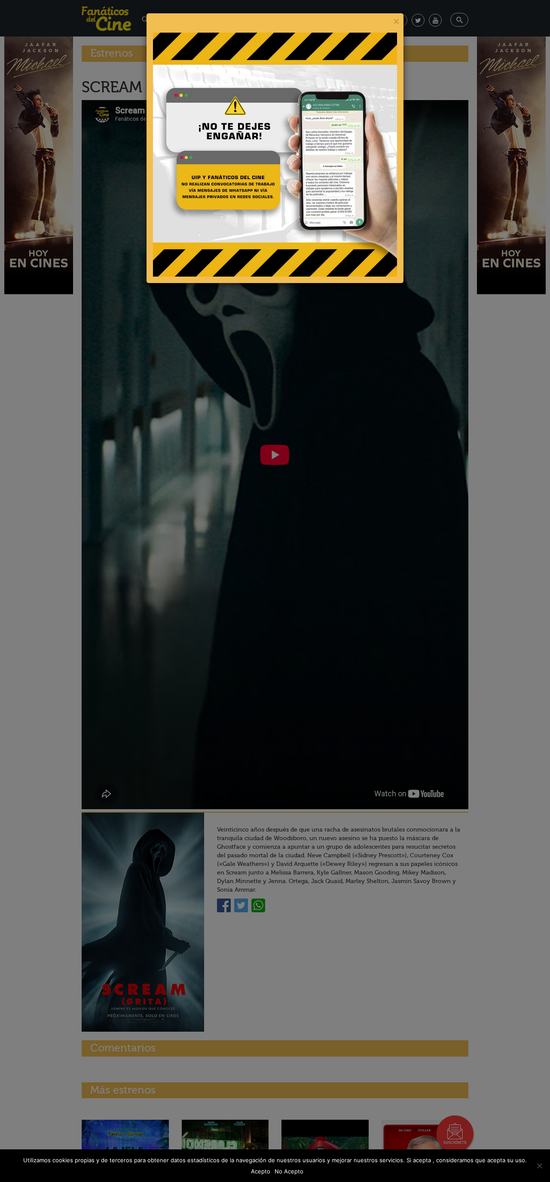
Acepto (260, 1171)
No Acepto (289, 1171)
